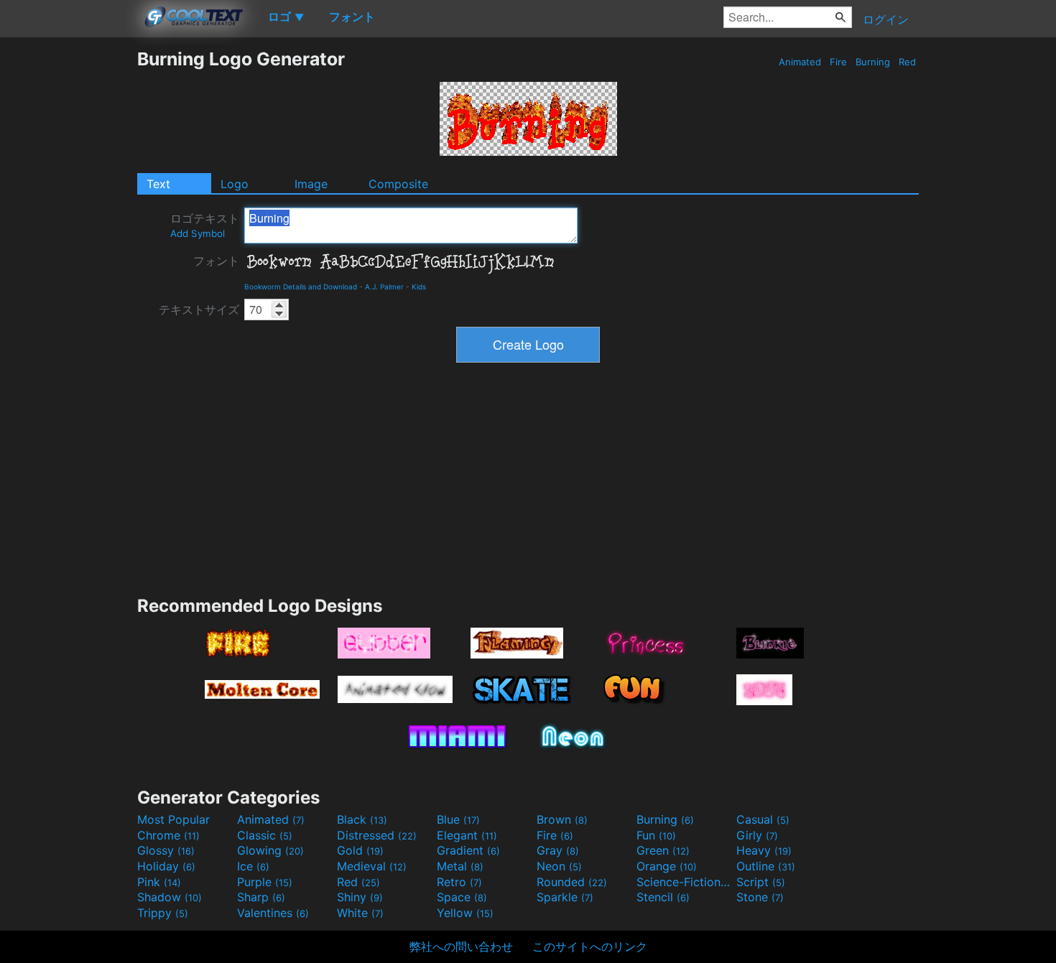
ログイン (886, 19)
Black (362, 819)
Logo (235, 184)
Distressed (377, 835)
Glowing (270, 850)
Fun (656, 835)
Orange (666, 866)
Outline (765, 866)
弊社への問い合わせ (461, 946)
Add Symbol (197, 233)
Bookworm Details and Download (300, 286)
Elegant (467, 835)
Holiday (166, 866)
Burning (873, 62)
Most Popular (173, 819)
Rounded (572, 882)
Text (158, 184)
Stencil (663, 897)
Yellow (465, 913)
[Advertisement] (68, 263)
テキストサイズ (199, 309)
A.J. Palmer (384, 286)
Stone (760, 897)
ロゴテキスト (204, 225)
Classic (264, 835)
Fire (838, 62)
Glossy (166, 850)
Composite (398, 184)
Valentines (273, 913)
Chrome (168, 835)
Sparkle (565, 897)
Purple (264, 882)
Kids (419, 286)
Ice (253, 866)
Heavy (764, 850)
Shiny (360, 897)
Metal (460, 866)
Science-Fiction (684, 882)
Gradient (468, 850)
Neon (559, 866)
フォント (216, 260)
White (360, 913)
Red (907, 62)
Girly (757, 835)
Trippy (162, 913)
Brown (562, 819)
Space (462, 897)
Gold (360, 850)
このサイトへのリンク (589, 946)
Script (760, 882)
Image (311, 184)
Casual (762, 819)
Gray (558, 850)
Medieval (372, 866)
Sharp (261, 897)
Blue (458, 819)
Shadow (169, 897)
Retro (459, 882)
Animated (800, 62)
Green (663, 850)
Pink (159, 882)
